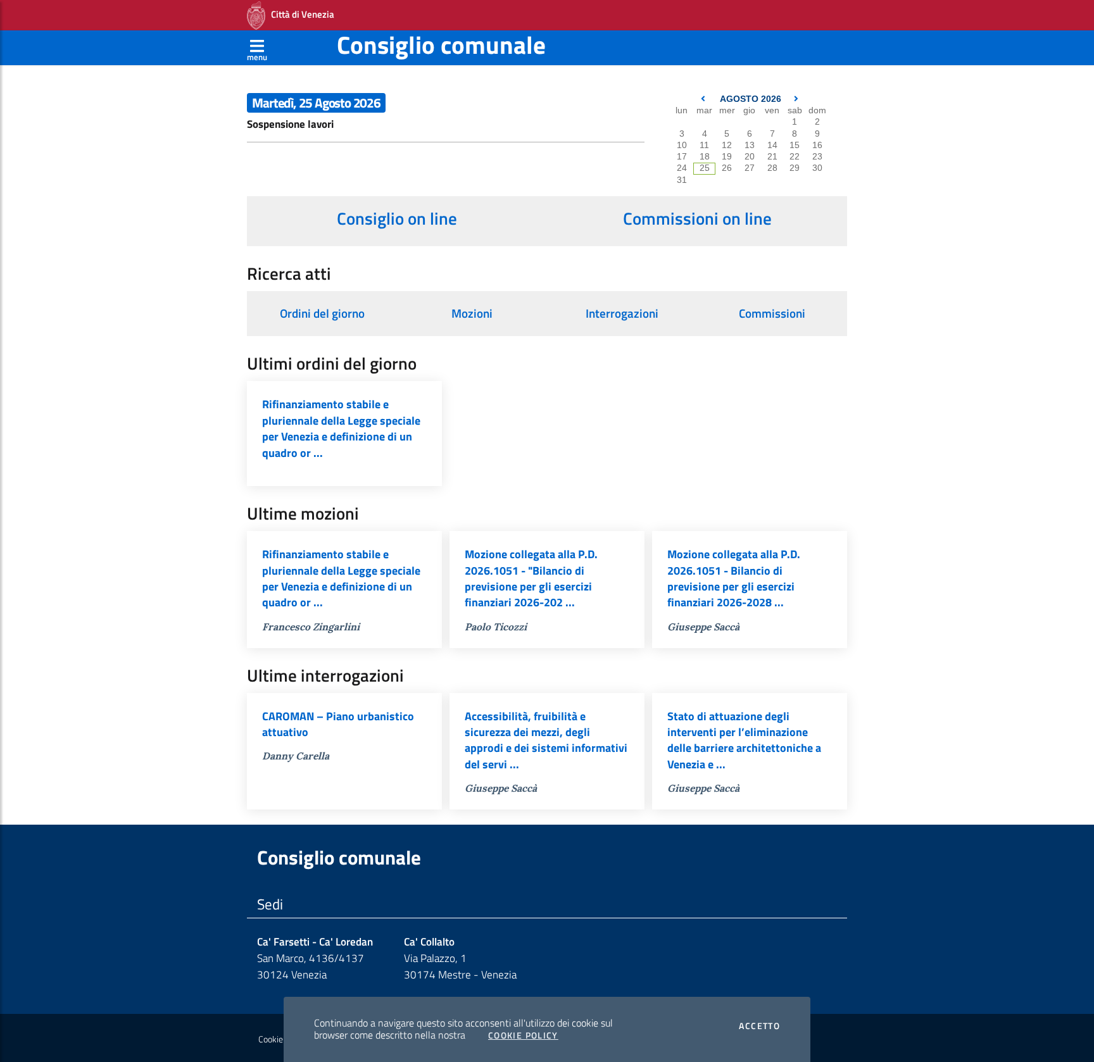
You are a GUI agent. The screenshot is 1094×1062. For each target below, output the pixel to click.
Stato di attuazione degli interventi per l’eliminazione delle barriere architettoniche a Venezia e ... (744, 740)
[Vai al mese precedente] (704, 99)
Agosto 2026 (750, 99)
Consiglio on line (397, 218)
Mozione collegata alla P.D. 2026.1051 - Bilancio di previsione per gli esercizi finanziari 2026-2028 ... (733, 578)
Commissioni (772, 313)
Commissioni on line (697, 218)
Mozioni (472, 313)
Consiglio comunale (441, 44)
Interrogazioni (622, 313)
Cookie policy (282, 1039)
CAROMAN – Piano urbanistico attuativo (338, 724)
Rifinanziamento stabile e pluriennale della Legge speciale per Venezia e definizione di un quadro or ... (341, 428)
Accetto (759, 1025)
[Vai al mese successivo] (796, 99)
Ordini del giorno (322, 313)
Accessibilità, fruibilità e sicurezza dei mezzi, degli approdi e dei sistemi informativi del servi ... (546, 740)
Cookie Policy (523, 1035)
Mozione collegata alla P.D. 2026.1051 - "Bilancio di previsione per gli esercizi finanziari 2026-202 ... (531, 578)
